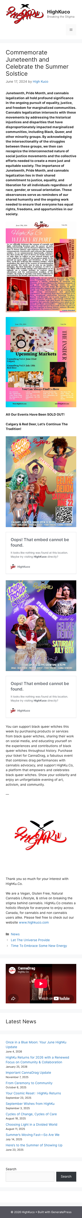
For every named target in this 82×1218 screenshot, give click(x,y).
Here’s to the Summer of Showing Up (34, 1145)
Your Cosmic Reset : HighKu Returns (33, 1093)
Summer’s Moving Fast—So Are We (32, 1135)
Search (11, 1169)
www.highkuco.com (34, 922)
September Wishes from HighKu (30, 1104)
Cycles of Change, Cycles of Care (31, 1114)
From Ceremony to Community (29, 1083)
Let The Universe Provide (30, 940)
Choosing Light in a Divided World (31, 1124)
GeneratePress (61, 1212)
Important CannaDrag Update (28, 1072)
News (15, 934)
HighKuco (58, 12)
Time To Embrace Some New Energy (39, 946)
